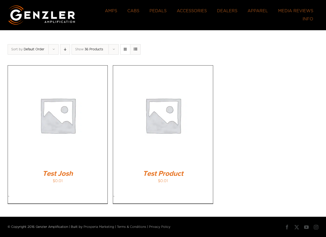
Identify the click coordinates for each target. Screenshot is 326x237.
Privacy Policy (159, 226)
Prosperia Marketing (99, 226)
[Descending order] (65, 49)
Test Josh (58, 173)
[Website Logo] (42, 7)
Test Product (163, 173)
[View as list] (135, 49)
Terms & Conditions (131, 226)
